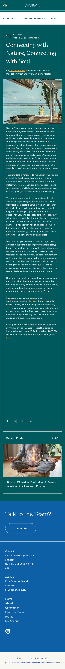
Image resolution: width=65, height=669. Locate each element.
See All (55, 438)
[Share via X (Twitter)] (15, 421)
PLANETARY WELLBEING (34, 18)
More (53, 18)
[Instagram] (7, 631)
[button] (59, 5)
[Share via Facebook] (7, 421)
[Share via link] (30, 421)
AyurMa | (36, 663)
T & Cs (18, 658)
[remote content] (32, 374)
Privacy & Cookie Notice (38, 658)
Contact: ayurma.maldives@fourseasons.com (20, 555)
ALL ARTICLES (9, 18)
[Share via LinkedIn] (23, 421)
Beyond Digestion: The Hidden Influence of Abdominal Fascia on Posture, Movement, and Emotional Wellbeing (31, 484)
